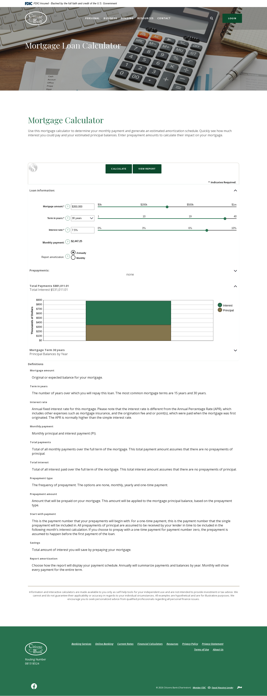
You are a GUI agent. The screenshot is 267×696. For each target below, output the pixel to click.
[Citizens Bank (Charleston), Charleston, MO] (36, 18)
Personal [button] (92, 18)
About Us (218, 649)
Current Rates (125, 644)
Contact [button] (164, 18)
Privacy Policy (190, 644)
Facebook (35, 687)
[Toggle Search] (211, 18)
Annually (81, 253)
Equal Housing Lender (222, 687)
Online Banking (104, 644)
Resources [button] (145, 18)
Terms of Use (201, 649)
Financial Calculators (150, 644)
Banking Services (81, 644)
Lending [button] (127, 18)
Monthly (80, 258)
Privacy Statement (212, 644)
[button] (133, 190)
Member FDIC (199, 687)
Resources (172, 644)
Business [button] (110, 18)
